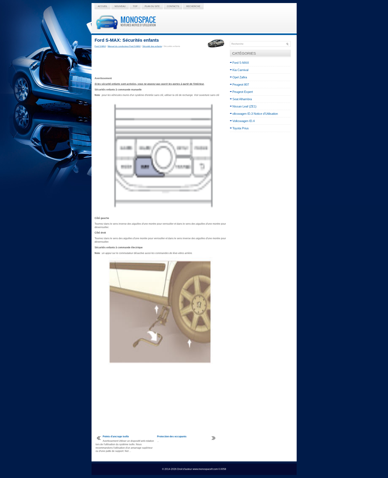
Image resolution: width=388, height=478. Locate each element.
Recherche (193, 6)
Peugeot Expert (242, 91)
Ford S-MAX (100, 46)
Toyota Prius (240, 128)
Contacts (173, 6)
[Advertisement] (161, 62)
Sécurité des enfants (152, 46)
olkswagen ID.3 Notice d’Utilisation (255, 113)
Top (135, 6)
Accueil (102, 6)
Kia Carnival (240, 70)
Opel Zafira (239, 77)
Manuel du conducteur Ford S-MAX (124, 46)
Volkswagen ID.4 (243, 121)
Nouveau (120, 6)
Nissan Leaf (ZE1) (244, 106)
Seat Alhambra (242, 99)
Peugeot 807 (240, 84)
